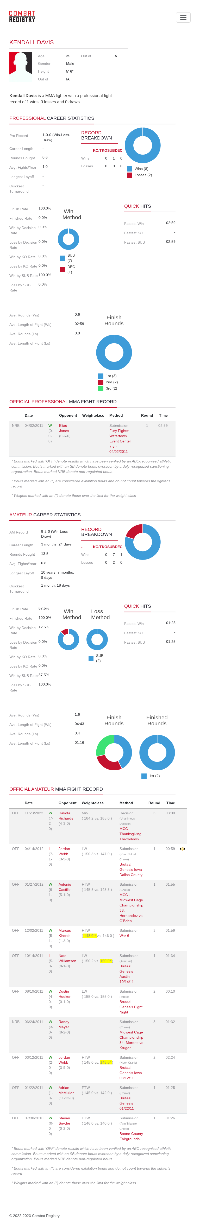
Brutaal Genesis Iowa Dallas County (131, 869)
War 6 (124, 936)
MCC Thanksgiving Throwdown (130, 834)
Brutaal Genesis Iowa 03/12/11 (131, 1072)
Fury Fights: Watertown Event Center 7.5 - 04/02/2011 (120, 441)
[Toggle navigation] (183, 17)
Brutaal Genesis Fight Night (131, 1007)
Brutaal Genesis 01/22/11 (127, 1103)
